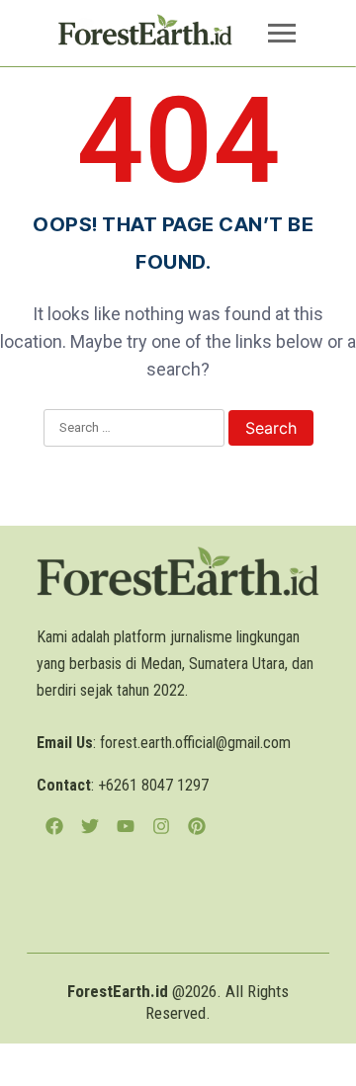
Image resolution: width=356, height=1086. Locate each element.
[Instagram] (161, 826)
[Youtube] (125, 826)
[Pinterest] (197, 826)
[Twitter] (90, 826)
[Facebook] (54, 826)
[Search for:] (134, 429)
